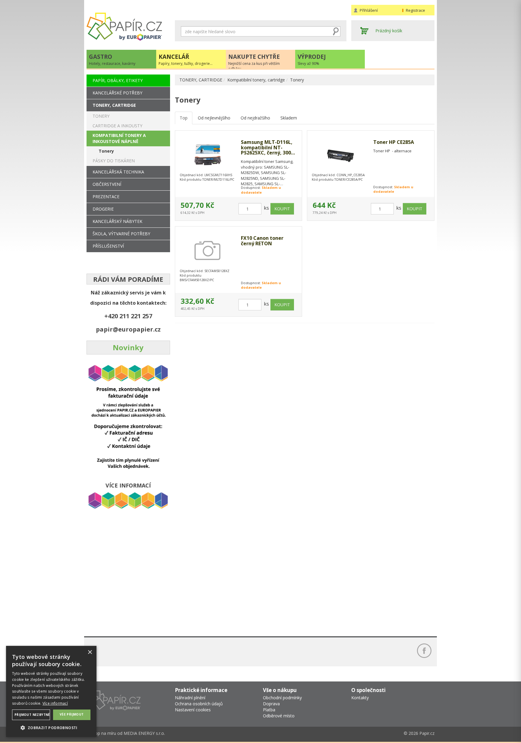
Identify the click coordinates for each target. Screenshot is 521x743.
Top (184, 118)
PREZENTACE (106, 196)
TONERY (101, 116)
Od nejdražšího (255, 118)
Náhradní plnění (190, 697)
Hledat (335, 31)
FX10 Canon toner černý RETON (262, 241)
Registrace (415, 10)
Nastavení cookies (193, 710)
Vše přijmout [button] (72, 714)
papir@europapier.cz (128, 329)
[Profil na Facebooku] (424, 650)
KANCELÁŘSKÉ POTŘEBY (117, 93)
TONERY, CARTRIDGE (200, 80)
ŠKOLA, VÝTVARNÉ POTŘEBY (121, 234)
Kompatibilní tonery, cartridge (256, 80)
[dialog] (51, 691)
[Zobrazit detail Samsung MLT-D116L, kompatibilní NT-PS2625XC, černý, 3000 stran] (208, 155)
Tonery (297, 80)
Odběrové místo (279, 716)
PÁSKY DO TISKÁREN (114, 161)
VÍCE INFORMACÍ (128, 485)
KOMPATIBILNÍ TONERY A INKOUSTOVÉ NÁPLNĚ (119, 138)
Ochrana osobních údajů (199, 703)
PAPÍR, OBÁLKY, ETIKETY (118, 80)
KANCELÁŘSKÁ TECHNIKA (118, 172)
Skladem (288, 118)
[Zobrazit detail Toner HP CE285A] (340, 155)
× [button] (89, 652)
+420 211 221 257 (128, 316)
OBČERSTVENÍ (107, 184)
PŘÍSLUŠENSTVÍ (108, 246)
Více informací (55, 703)
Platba (269, 710)
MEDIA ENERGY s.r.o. (144, 733)
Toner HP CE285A (393, 142)
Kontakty (360, 697)
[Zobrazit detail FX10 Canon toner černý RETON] (208, 251)
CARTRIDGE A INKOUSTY (117, 126)
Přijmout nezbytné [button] (32, 715)
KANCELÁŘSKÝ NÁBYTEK (117, 221)
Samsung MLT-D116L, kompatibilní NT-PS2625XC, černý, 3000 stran (267, 148)
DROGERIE (103, 209)
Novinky (128, 347)
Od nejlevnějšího (214, 118)
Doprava (271, 703)
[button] (51, 727)
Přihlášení (369, 10)
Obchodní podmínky (282, 697)
